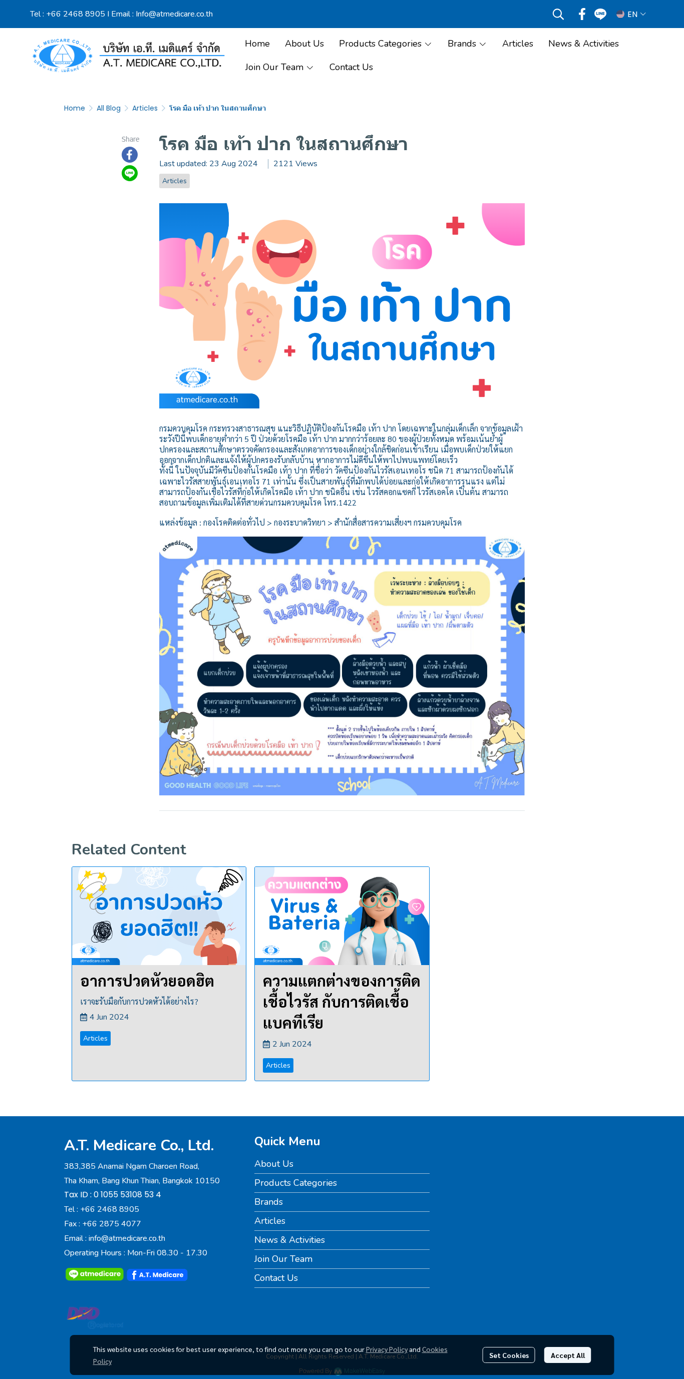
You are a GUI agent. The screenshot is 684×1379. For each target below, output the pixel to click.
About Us (273, 1164)
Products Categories (295, 1183)
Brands (268, 1202)
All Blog (109, 108)
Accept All (568, 1354)
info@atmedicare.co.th (127, 1238)
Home (74, 108)
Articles (145, 108)
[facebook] (582, 14)
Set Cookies (509, 1354)
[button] (558, 14)
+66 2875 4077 (111, 1223)
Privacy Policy (387, 1348)
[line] (600, 14)
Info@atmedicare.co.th (174, 14)
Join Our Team (283, 1259)
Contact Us (276, 1278)
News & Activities (289, 1240)
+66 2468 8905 (75, 14)
